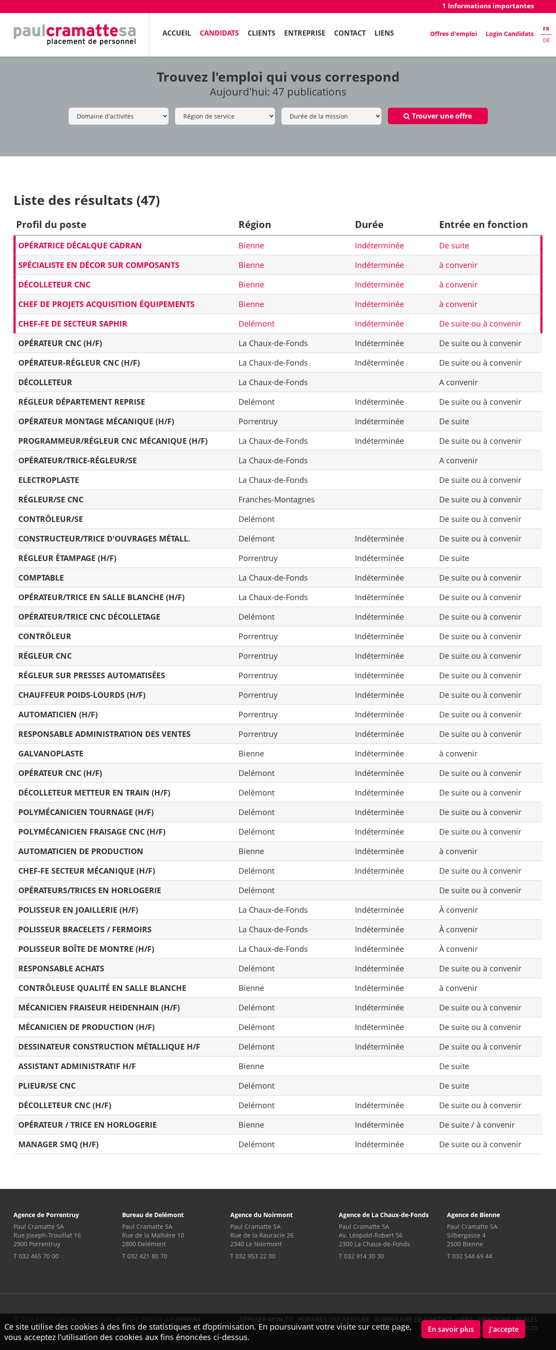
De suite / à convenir (477, 1124)
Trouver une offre (441, 116)
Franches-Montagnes (276, 499)
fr (546, 29)
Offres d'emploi (453, 34)
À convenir (458, 909)
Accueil (176, 33)
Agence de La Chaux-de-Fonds (384, 1215)
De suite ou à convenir (480, 323)
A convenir (458, 382)
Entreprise (304, 33)
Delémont (256, 323)
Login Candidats (510, 34)
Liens (384, 33)
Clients (261, 33)
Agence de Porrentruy (46, 1215)
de (546, 40)
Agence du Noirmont (261, 1215)
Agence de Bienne (473, 1215)
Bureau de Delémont (153, 1215)
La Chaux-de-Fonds (273, 343)
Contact (350, 33)
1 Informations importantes (488, 5)
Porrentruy (258, 421)
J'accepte (504, 1329)
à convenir (458, 265)
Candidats (219, 33)
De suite (454, 245)
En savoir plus (451, 1329)
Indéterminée (379, 245)
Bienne (251, 245)
